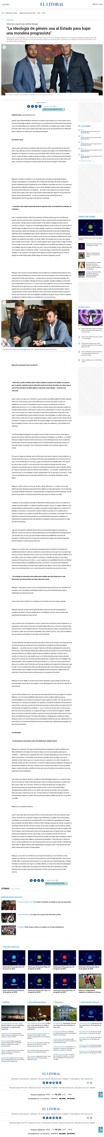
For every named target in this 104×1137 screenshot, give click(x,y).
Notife (82, 1079)
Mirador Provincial (56, 1079)
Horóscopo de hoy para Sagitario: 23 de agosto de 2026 (91, 150)
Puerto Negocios (75, 1079)
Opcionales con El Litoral (82, 1088)
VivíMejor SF (66, 1079)
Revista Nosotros (24, 1079)
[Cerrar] (63, 109)
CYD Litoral (41, 1079)
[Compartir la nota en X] (32, 106)
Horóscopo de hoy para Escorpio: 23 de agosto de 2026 (91, 156)
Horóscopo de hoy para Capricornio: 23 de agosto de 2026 (91, 144)
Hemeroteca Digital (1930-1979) (18, 1088)
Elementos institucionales (66, 1088)
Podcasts (47, 1079)
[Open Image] (4, 47)
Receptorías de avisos (34, 1088)
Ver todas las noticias (85, 161)
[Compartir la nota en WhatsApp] (36, 106)
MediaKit (92, 1088)
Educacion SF (89, 1079)
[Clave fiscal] (100, 1097)
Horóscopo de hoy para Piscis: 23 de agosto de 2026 (90, 131)
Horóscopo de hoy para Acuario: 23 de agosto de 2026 (91, 137)
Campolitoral (15, 1079)
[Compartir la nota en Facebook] (29, 106)
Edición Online (15, 889)
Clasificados (33, 1079)
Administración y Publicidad (50, 1088)
